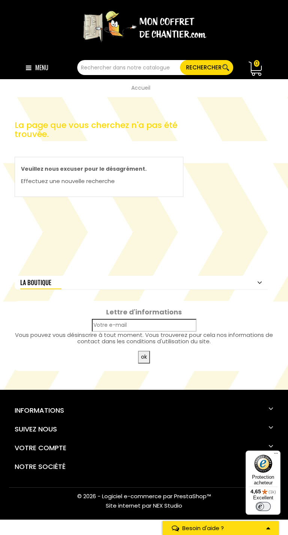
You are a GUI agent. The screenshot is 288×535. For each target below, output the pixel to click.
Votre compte (40, 447)
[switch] (263, 506)
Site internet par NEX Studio (144, 505)
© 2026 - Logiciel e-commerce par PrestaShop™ (144, 496)
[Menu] (276, 455)
